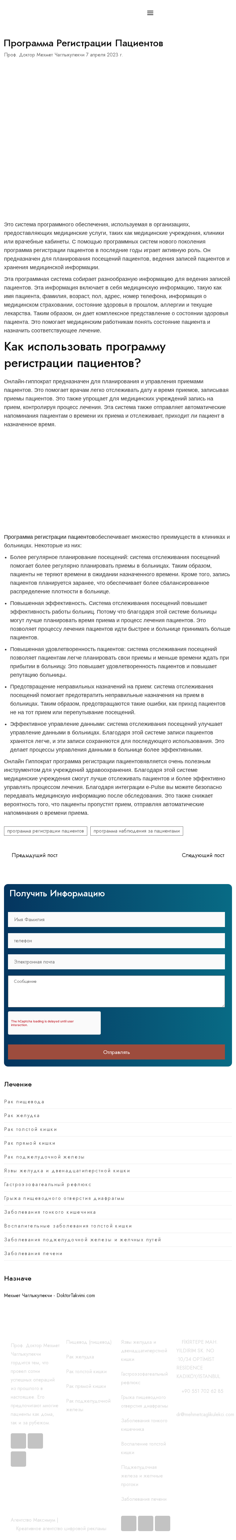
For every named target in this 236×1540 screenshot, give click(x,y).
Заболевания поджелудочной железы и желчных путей (83, 1239)
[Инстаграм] (35, 1441)
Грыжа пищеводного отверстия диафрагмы (64, 1198)
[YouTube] (18, 1459)
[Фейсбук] (18, 1441)
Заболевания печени (33, 1253)
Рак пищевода (24, 1101)
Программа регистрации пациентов (49, 537)
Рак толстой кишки (30, 1129)
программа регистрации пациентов (45, 830)
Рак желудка (22, 1115)
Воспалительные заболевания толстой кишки (68, 1225)
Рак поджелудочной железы (44, 1156)
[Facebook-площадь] (128, 1523)
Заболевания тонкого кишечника (50, 1212)
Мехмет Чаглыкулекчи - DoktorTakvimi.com (49, 1295)
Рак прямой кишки (30, 1143)
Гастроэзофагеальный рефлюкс (48, 1184)
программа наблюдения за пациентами (137, 830)
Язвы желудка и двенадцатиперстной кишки (67, 1170)
